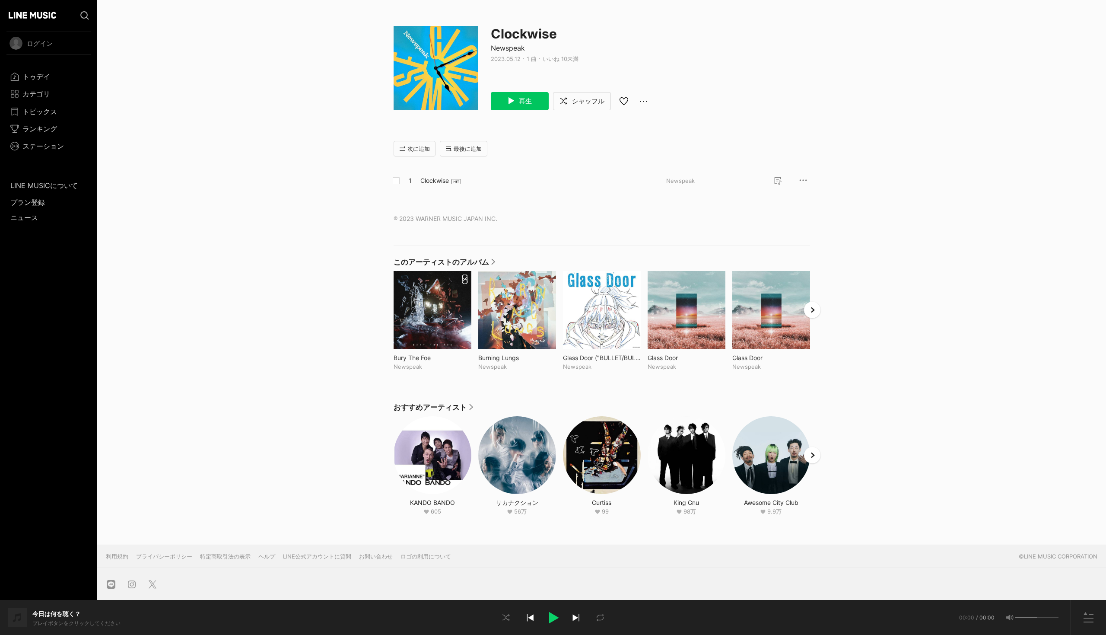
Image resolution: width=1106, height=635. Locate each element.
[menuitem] (48, 76)
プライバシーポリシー (164, 556)
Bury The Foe (430, 357)
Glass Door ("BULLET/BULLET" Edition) (602, 357)
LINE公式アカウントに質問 (317, 556)
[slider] (1026, 617)
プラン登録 (27, 202)
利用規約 (117, 556)
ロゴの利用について (425, 556)
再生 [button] (524, 101)
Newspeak (508, 48)
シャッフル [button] (587, 101)
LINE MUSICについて (44, 185)
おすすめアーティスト (433, 409)
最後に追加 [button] (468, 148)
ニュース (24, 217)
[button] (553, 618)
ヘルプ (266, 556)
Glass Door (681, 357)
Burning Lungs (516, 357)
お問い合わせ (376, 556)
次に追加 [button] (418, 148)
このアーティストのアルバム (444, 264)
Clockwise (434, 180)
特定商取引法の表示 (225, 556)
